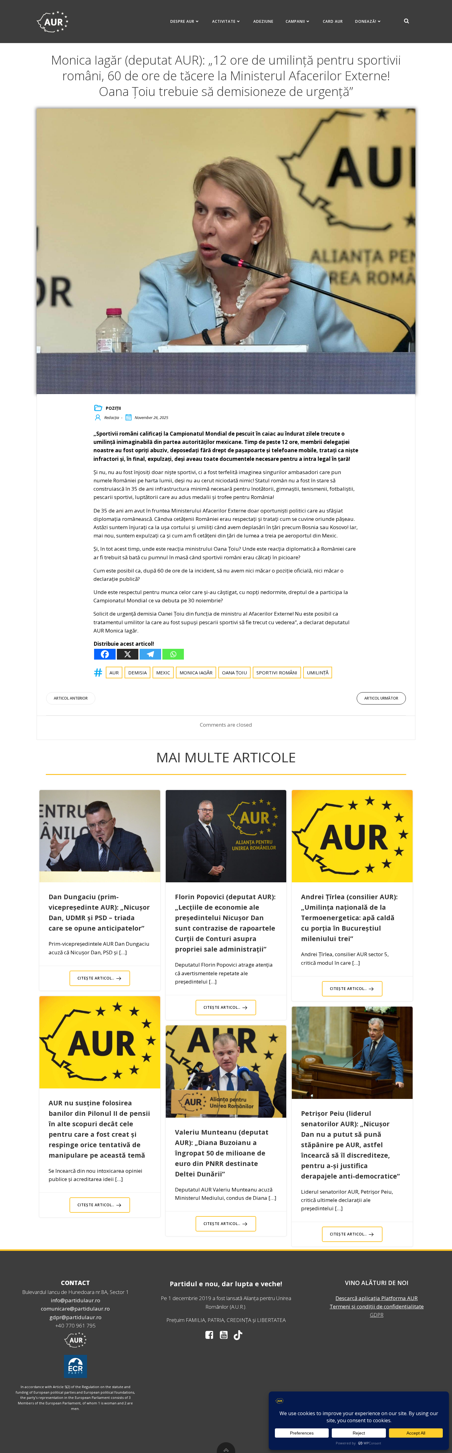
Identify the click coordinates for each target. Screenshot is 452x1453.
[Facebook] (105, 654)
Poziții (113, 408)
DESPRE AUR (182, 21)
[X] (127, 654)
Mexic (163, 672)
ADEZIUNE (263, 21)
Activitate (224, 21)
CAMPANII (295, 21)
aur (114, 672)
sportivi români (276, 672)
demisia (137, 672)
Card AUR (333, 21)
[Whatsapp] (173, 654)
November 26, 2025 (151, 417)
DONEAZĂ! (365, 21)
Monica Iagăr (196, 672)
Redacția (111, 417)
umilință (317, 672)
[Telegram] (150, 654)
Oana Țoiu (234, 672)
